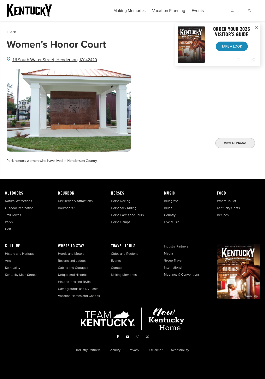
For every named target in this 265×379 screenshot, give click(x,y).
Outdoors (14, 193)
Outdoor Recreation (19, 208)
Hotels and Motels (71, 253)
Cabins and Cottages (73, 267)
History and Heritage (20, 253)
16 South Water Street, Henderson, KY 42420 (54, 59)
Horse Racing (120, 200)
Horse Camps (120, 222)
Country (170, 215)
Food (221, 193)
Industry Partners (176, 246)
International (173, 267)
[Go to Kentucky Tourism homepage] (29, 10)
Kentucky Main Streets (21, 274)
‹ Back (11, 32)
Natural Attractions (18, 200)
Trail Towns (13, 215)
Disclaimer (155, 350)
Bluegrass (171, 200)
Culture (12, 246)
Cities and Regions (124, 253)
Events (198, 10)
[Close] (256, 27)
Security (114, 350)
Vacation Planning (168, 10)
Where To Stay (71, 246)
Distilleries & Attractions (75, 200)
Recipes (223, 215)
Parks (9, 222)
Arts (8, 260)
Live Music (171, 222)
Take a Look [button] (232, 46)
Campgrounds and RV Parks (78, 288)
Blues (168, 208)
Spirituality (13, 267)
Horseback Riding (123, 208)
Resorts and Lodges (72, 260)
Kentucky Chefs (228, 208)
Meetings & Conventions (182, 274)
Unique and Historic (72, 274)
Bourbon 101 (66, 208)
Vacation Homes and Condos (79, 295)
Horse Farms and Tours (127, 215)
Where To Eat (226, 200)
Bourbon (66, 193)
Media (168, 253)
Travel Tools (123, 246)
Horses (117, 193)
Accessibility (180, 350)
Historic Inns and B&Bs (74, 281)
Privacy (134, 350)
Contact (116, 267)
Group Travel (173, 260)
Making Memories (129, 10)
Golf (8, 229)
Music (169, 193)
